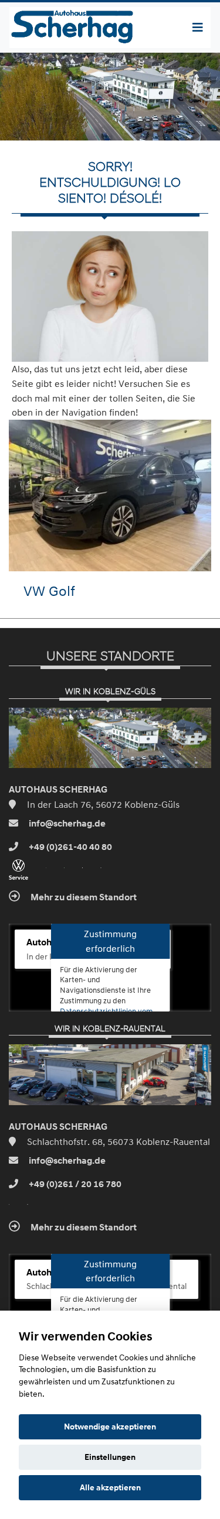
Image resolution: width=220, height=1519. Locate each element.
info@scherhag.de (66, 823)
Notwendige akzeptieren (110, 1426)
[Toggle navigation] (198, 28)
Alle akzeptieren (110, 1487)
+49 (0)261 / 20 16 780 (74, 1184)
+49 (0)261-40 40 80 (69, 847)
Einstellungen (110, 1457)
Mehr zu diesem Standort (83, 897)
